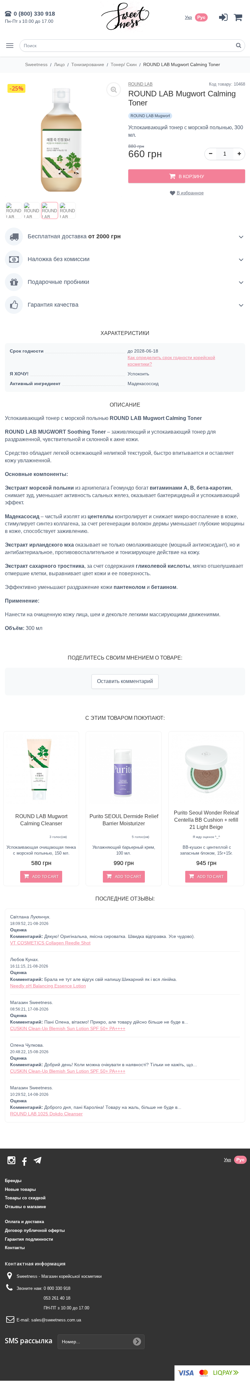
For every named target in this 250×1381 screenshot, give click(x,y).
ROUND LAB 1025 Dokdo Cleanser (46, 1113)
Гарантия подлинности (29, 1239)
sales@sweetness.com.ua (56, 1320)
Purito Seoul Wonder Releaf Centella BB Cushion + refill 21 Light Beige (206, 820)
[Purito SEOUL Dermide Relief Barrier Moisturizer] (124, 769)
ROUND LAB (140, 84)
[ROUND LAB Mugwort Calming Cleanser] (41, 769)
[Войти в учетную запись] (223, 17)
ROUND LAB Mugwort (150, 116)
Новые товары (20, 1189)
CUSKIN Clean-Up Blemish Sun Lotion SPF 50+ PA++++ (67, 1028)
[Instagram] (11, 1162)
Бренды (13, 1180)
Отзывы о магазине (25, 1206)
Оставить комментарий (125, 681)
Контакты (15, 1247)
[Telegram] (37, 1160)
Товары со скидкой (25, 1197)
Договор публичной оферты (35, 1230)
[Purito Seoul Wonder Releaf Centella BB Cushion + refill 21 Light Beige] (206, 769)
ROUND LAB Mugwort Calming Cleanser (41, 820)
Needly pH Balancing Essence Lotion (48, 985)
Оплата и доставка (24, 1221)
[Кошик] (237, 17)
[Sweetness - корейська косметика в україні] (125, 16)
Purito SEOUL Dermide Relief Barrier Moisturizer (124, 820)
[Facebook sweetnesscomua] (24, 1162)
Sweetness (37, 64)
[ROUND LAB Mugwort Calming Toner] (14, 210)
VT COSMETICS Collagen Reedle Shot (50, 942)
